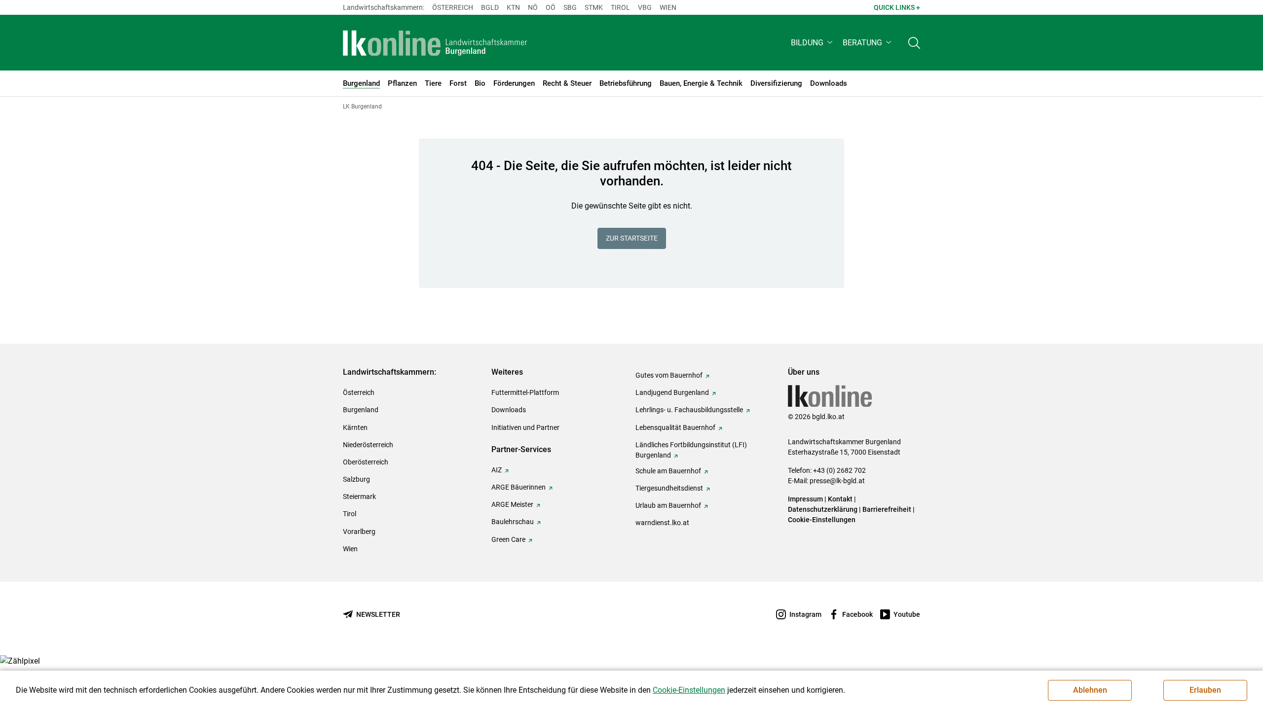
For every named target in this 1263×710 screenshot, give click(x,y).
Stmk (594, 7)
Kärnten (355, 427)
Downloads (508, 410)
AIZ (496, 470)
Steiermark (359, 496)
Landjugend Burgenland (672, 392)
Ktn (513, 7)
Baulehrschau (512, 522)
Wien (668, 7)
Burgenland (360, 410)
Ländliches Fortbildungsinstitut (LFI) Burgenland (691, 450)
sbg (570, 7)
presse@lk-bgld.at (837, 481)
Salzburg (356, 479)
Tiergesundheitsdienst (669, 488)
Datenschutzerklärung (822, 509)
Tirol (620, 7)
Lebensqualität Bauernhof (675, 427)
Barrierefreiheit (886, 509)
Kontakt (840, 499)
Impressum (805, 499)
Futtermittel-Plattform (525, 392)
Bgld (490, 7)
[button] (813, 43)
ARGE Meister (512, 504)
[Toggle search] (914, 42)
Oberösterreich (365, 462)
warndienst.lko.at (662, 523)
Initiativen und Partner (525, 427)
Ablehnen (1090, 690)
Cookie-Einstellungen (821, 520)
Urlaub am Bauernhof (668, 505)
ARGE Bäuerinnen (518, 487)
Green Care (508, 539)
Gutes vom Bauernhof (669, 375)
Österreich (452, 7)
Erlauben (1205, 690)
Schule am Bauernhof (668, 471)
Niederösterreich (368, 445)
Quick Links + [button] (897, 7)
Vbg (645, 7)
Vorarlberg (359, 531)
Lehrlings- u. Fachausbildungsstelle (689, 410)
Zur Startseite (632, 238)
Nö (533, 7)
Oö (551, 7)
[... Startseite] (435, 43)
